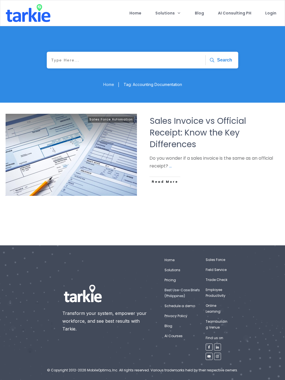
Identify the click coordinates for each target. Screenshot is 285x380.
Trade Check (216, 279)
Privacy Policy (175, 316)
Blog (168, 326)
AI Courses (173, 336)
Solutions (172, 270)
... (170, 166)
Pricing (170, 280)
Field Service (216, 269)
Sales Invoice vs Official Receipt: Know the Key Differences (198, 132)
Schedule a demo (179, 305)
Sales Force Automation (111, 119)
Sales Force (215, 259)
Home (169, 260)
